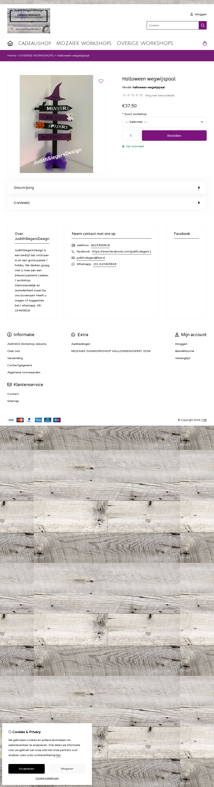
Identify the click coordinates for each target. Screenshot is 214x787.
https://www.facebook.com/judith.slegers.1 (122, 251)
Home (11, 55)
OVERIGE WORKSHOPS (145, 43)
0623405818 (100, 245)
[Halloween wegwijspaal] (56, 172)
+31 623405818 (104, 264)
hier (58, 755)
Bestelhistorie (184, 351)
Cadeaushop (34, 43)
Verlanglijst (182, 358)
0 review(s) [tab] (21, 203)
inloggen (200, 14)
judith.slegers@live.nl (91, 258)
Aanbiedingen (80, 344)
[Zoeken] (203, 25)
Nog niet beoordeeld (159, 95)
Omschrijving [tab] (24, 188)
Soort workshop (134, 114)
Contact (13, 394)
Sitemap (13, 401)
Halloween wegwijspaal (73, 55)
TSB (204, 419)
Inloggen (181, 344)
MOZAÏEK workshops (84, 43)
